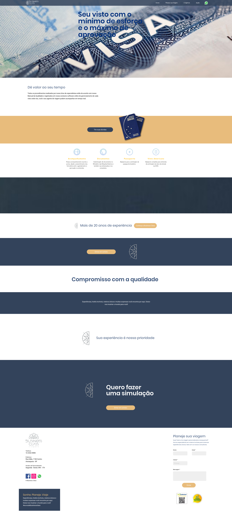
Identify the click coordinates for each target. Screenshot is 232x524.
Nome (174, 450)
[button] (173, 2)
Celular (175, 459)
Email (193, 450)
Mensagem (176, 469)
